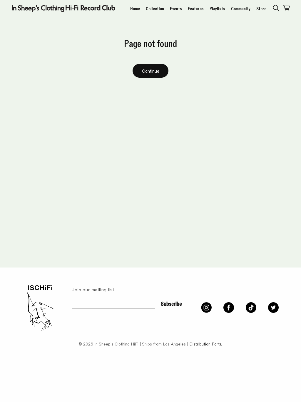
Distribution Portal (206, 343)
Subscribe (171, 303)
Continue (150, 70)
